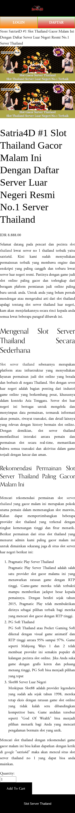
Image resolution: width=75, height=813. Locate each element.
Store (4, 31)
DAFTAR (56, 22)
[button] (16, 788)
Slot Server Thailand (37, 803)
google (9, 752)
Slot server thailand (17, 364)
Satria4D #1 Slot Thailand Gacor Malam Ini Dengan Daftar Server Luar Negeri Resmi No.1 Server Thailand (37, 37)
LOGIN (19, 22)
